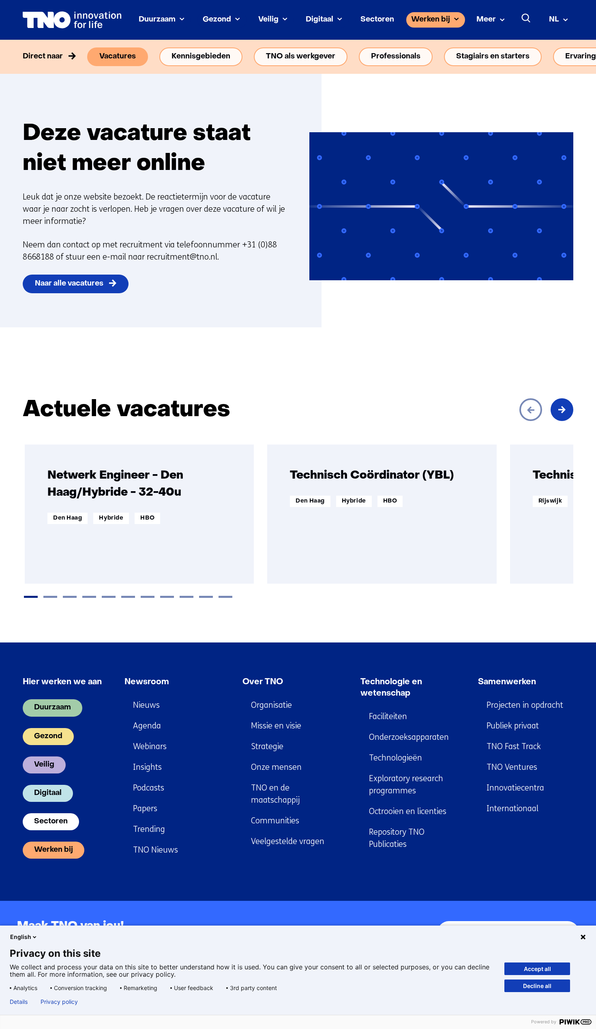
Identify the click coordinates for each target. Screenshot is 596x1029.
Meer (486, 19)
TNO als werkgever (300, 56)
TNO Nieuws (155, 850)
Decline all (537, 985)
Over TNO (262, 682)
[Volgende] (562, 409)
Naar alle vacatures (69, 283)
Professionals (395, 56)
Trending (149, 829)
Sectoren (377, 19)
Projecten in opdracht (525, 705)
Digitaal (319, 19)
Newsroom (146, 682)
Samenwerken (507, 682)
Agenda (147, 725)
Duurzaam (157, 19)
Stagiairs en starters (493, 56)
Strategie (267, 746)
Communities (275, 820)
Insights (147, 767)
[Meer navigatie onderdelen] (562, 56)
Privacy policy (59, 1002)
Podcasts (148, 788)
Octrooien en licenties (407, 811)
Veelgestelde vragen (287, 841)
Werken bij (430, 19)
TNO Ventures (512, 767)
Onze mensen (276, 767)
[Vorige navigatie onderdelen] (34, 56)
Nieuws (146, 705)
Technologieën (395, 758)
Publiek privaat (513, 725)
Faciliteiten (388, 716)
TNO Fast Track (514, 746)
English (20, 936)
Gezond (217, 19)
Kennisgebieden (201, 56)
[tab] (31, 597)
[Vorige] (530, 409)
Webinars (150, 746)
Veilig (268, 19)
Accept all (537, 968)
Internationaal (512, 808)
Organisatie (271, 705)
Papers (145, 808)
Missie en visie (276, 725)
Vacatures (117, 56)
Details (19, 1002)
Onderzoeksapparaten (409, 737)
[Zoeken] (526, 18)
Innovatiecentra (515, 788)
